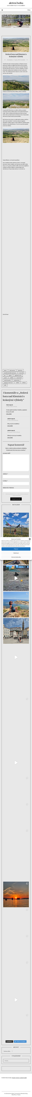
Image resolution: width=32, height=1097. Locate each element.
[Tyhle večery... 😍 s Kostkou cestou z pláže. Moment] (16, 842)
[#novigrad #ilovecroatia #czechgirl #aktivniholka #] (16, 736)
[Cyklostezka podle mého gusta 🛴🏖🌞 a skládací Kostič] (16, 868)
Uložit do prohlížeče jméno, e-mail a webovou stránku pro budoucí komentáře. (16, 495)
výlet (5, 385)
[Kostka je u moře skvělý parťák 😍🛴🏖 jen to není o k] (16, 947)
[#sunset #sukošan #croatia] (16, 1000)
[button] (30, 539)
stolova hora (16, 380)
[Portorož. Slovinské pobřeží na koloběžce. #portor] (16, 710)
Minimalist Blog (24, 1093)
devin (5, 370)
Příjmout (16, 549)
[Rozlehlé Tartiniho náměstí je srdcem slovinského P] (16, 631)
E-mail (5, 481)
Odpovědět (9, 414)
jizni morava (12, 370)
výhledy (24, 382)
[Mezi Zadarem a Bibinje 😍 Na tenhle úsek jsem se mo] (16, 1026)
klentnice (20, 370)
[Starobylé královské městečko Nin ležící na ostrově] (16, 921)
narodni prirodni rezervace (10, 373)
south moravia (7, 380)
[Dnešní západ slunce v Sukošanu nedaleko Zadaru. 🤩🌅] (16, 973)
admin (23, 60)
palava (10, 375)
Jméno (5, 474)
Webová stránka (8, 487)
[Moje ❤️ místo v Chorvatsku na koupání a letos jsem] (16, 789)
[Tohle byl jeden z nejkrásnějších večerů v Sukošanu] (16, 815)
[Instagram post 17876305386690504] (16, 578)
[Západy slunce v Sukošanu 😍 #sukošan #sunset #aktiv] (16, 894)
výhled (17, 382)
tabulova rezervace (8, 382)
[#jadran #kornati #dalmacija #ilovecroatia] (16, 763)
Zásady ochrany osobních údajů (19, 1077)
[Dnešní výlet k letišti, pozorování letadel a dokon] (16, 525)
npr (5, 375)
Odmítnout (16, 553)
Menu (28, 10)
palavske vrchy (18, 375)
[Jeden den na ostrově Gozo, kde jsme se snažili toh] (16, 604)
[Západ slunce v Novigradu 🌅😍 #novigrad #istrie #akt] (16, 683)
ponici (5, 377)
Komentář (7, 453)
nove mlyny (21, 373)
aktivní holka (16, 3)
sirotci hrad (19, 377)
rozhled (11, 377)
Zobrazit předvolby (16, 557)
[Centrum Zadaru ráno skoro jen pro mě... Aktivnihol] (16, 657)
